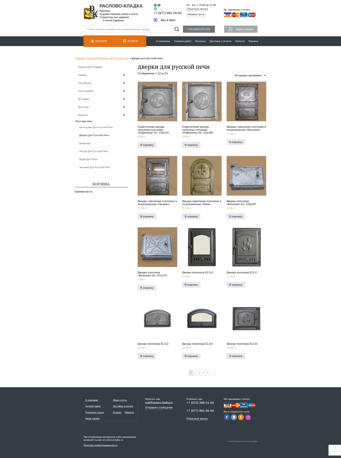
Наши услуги (120, 400)
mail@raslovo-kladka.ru (159, 402)
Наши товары (92, 418)
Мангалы (83, 115)
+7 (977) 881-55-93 (200, 410)
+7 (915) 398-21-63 (200, 402)
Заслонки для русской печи (94, 167)
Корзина (253, 41)
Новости (240, 41)
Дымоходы (85, 143)
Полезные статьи (94, 412)
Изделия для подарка (90, 67)
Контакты (200, 41)
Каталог (101, 41)
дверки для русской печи (94, 135)
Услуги (132, 41)
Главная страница (86, 58)
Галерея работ (182, 41)
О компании (163, 41)
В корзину (146, 144)
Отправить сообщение (159, 407)
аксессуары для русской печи (96, 127)
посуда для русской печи (93, 151)
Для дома (83, 99)
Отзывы (117, 412)
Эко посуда (84, 83)
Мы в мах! (168, 20)
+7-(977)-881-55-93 (168, 13)
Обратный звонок (197, 8)
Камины (82, 75)
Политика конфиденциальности (100, 445)
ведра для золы (88, 159)
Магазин (104, 58)
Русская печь (120, 58)
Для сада (83, 107)
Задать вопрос (244, 29)
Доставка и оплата (220, 41)
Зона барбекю (86, 91)
